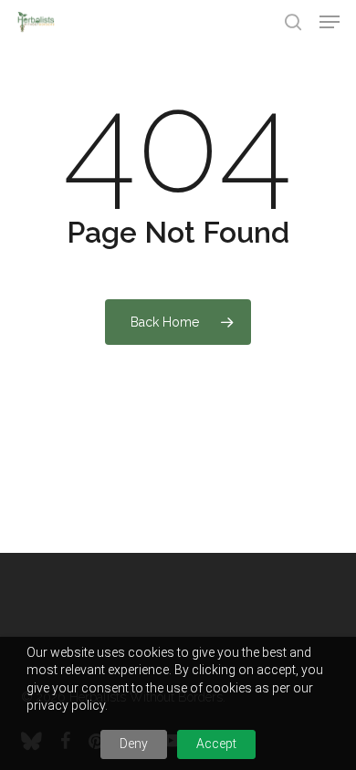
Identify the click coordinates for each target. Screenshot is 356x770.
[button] (329, 22)
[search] (293, 22)
